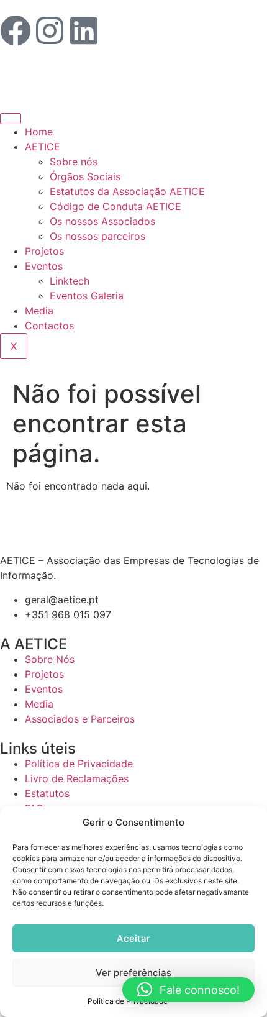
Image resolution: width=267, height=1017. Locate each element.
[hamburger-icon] (10, 118)
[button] (188, 989)
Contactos (49, 325)
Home (39, 131)
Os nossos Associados (102, 221)
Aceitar (133, 938)
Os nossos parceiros (97, 236)
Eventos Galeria (87, 296)
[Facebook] (15, 30)
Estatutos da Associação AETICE (127, 191)
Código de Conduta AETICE (115, 206)
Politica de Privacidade (128, 1001)
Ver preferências (133, 972)
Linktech (69, 281)
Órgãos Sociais (85, 176)
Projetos (44, 251)
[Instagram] (49, 30)
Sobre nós (73, 161)
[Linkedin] (83, 30)
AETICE (42, 146)
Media (39, 310)
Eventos (44, 266)
